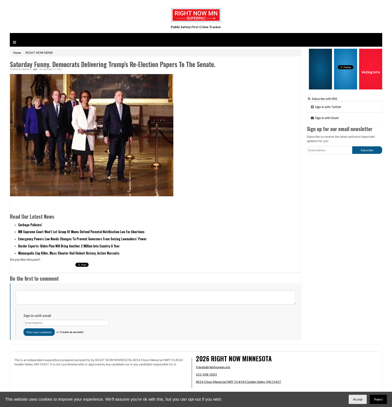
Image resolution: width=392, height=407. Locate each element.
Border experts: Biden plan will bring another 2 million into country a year (69, 246)
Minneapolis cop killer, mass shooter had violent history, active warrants (68, 253)
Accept (357, 399)
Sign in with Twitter (327, 107)
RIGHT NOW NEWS (39, 52)
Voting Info (370, 72)
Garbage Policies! (30, 224)
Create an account (72, 332)
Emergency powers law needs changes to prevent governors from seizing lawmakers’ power (82, 238)
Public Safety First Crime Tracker (196, 27)
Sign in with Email (326, 118)
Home (17, 52)
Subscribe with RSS (324, 98)
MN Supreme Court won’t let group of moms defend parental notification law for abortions (81, 231)
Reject (378, 399)
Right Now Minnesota (241, 358)
